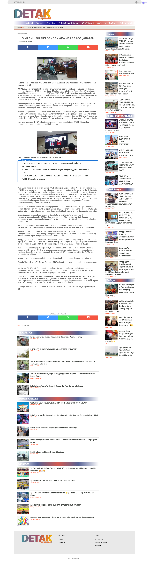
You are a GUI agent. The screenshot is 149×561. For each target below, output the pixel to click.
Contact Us (62, 542)
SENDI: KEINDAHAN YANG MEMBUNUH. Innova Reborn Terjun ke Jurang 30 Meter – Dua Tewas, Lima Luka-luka (62, 362)
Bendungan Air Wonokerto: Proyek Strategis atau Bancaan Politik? (125, 252)
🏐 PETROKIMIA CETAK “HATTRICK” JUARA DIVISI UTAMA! (52, 480)
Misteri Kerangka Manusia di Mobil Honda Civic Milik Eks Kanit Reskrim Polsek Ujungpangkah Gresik (63, 440)
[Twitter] (48, 47)
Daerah (39, 23)
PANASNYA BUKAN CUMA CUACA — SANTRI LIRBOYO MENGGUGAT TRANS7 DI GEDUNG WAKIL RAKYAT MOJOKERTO (119, 200)
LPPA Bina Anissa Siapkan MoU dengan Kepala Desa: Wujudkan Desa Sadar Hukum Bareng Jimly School (119, 60)
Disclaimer (98, 545)
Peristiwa (51, 23)
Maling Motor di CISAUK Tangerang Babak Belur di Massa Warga (53, 427)
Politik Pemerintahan (68, 23)
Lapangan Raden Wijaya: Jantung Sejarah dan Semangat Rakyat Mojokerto (127, 351)
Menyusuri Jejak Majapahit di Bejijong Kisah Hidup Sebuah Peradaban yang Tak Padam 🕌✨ (119, 336)
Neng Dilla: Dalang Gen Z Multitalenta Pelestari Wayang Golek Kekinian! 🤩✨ (126, 321)
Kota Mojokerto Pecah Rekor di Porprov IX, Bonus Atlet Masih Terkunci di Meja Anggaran (62, 517)
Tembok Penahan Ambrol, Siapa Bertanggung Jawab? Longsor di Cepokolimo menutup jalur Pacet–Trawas (62, 374)
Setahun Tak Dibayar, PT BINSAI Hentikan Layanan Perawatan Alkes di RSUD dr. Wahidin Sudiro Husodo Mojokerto (119, 43)
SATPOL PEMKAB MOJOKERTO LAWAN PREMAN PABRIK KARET (126, 166)
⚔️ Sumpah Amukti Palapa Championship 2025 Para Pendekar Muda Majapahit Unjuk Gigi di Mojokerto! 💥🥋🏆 (63, 469)
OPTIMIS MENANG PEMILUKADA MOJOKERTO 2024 (126, 153)
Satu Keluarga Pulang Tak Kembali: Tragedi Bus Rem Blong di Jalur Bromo (56, 386)
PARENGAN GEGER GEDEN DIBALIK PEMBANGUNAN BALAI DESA (45, 27)
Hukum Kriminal (127, 23)
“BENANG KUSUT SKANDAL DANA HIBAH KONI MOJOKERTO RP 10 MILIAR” (58, 403)
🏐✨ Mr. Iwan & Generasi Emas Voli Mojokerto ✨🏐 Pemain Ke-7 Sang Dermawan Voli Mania (62, 494)
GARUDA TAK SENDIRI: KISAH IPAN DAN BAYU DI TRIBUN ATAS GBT (55, 505)
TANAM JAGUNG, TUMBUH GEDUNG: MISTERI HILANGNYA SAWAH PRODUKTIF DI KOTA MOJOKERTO (120, 104)
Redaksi (61, 539)
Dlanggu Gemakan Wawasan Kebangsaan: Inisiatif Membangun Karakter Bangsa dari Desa (119, 236)
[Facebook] (28, 47)
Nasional (29, 23)
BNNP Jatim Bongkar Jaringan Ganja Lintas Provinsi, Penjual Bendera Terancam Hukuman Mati (64, 415)
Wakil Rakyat (88, 23)
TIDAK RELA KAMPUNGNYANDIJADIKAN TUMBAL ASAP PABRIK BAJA (126, 180)
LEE (70, 558)
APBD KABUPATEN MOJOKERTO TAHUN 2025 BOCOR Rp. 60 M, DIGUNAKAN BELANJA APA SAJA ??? (119, 125)
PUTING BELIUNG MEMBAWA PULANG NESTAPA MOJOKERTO (53, 349)
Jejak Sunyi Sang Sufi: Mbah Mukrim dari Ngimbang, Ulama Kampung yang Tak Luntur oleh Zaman (119, 306)
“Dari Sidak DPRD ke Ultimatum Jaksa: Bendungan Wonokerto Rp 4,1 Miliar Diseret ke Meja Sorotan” (119, 88)
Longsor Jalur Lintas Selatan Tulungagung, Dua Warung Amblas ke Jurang (56, 337)
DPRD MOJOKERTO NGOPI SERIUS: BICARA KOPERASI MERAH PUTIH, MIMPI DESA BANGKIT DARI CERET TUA (119, 219)
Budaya (112, 23)
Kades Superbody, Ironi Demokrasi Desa (126, 72)
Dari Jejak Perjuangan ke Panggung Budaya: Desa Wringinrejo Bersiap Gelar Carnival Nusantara (119, 289)
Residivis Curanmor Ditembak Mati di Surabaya (47, 452)
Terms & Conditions (101, 542)
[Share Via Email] (88, 47)
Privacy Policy (99, 539)
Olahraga (101, 23)
